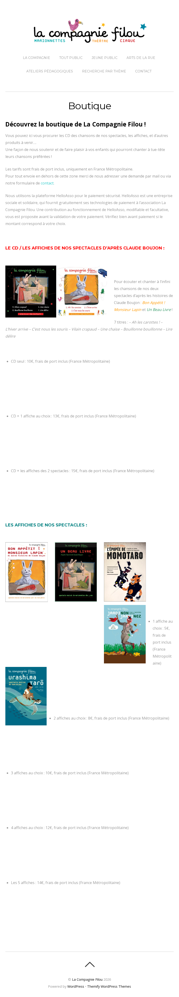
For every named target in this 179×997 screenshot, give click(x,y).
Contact (143, 71)
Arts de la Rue (141, 58)
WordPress (75, 986)
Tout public (71, 58)
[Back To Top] (89, 964)
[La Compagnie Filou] (89, 39)
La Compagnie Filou (87, 979)
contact (47, 183)
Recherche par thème (104, 71)
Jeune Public (104, 58)
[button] (56, 292)
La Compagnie (36, 58)
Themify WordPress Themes (109, 986)
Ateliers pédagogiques (49, 71)
